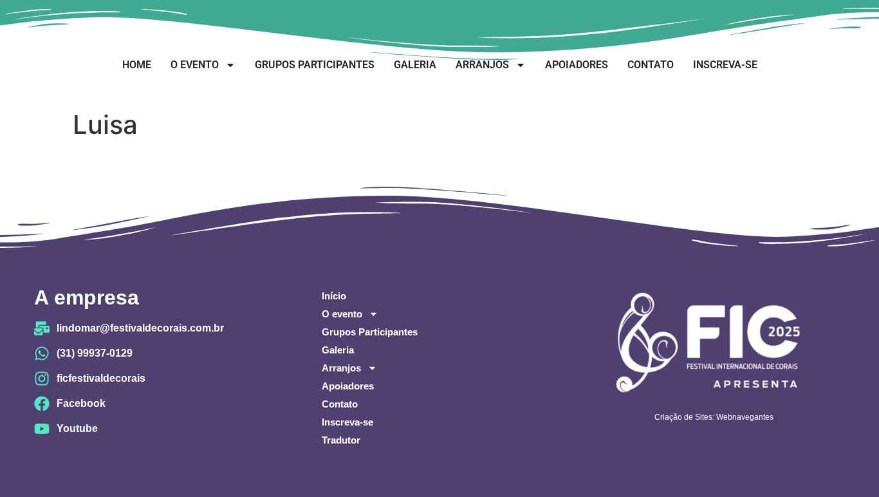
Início (334, 295)
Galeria (415, 65)
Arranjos (482, 65)
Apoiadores (576, 65)
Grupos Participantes (315, 65)
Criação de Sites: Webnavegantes (713, 417)
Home (136, 65)
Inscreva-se (725, 65)
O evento (195, 65)
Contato (650, 65)
